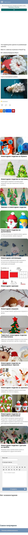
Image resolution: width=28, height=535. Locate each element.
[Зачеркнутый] (14, 467)
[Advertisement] (14, 27)
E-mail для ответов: (7, 462)
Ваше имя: (5, 457)
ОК (14, 9)
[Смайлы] (19, 469)
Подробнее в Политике (13, 7)
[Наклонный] (11, 467)
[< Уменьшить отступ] (22, 467)
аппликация (5, 101)
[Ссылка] (11, 469)
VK (4, 110)
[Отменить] (3, 467)
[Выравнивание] (17, 469)
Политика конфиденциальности (10, 530)
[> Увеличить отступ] (24, 467)
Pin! (13, 110)
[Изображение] (3, 469)
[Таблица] (9, 469)
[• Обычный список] (17, 467)
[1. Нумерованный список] (19, 467)
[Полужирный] (9, 467)
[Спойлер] (14, 469)
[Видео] (6, 469)
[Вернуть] (6, 467)
